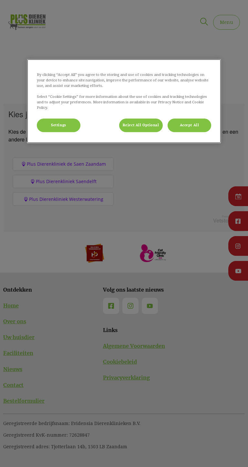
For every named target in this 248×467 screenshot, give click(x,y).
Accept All (189, 125)
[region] (124, 101)
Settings (58, 125)
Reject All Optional (141, 125)
